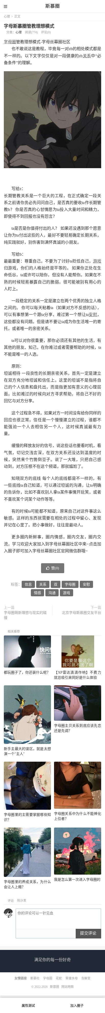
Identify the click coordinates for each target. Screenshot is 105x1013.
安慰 (93, 314)
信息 (28, 584)
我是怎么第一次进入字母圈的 (77, 879)
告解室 (85, 978)
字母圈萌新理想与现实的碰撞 (25, 615)
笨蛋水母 (71, 978)
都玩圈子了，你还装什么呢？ (27, 672)
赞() (55, 568)
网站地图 (67, 987)
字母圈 (10, 42)
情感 (37, 593)
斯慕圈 (52, 6)
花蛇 (59, 978)
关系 (87, 56)
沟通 (52, 593)
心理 (7, 16)
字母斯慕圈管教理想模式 (29, 26)
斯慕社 (35, 978)
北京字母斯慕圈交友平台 (81, 613)
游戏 (97, 261)
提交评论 (88, 933)
